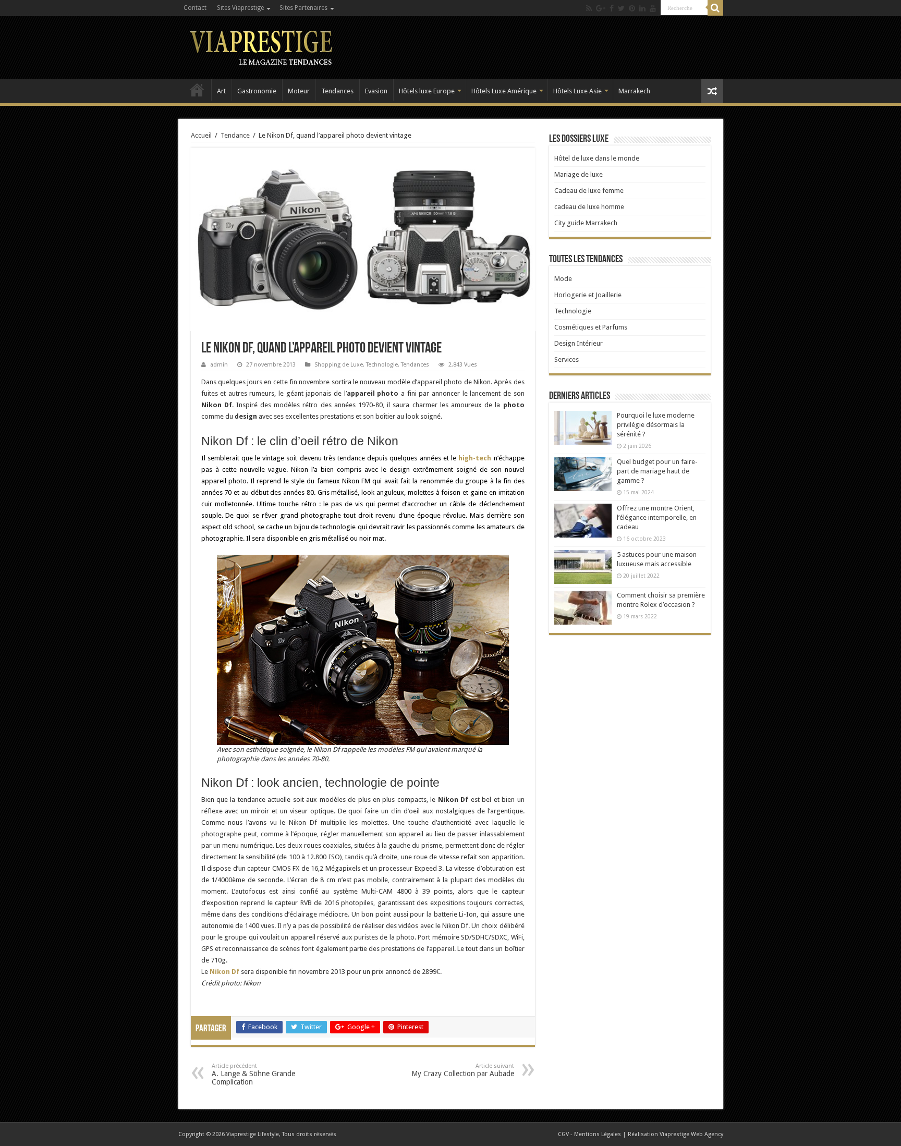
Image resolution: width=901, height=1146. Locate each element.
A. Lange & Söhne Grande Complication (253, 1074)
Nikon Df (224, 972)
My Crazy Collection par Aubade (462, 1070)
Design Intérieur (578, 343)
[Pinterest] (632, 8)
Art (221, 91)
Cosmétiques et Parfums (590, 327)
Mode (563, 279)
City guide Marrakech (585, 223)
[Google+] (600, 8)
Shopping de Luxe (338, 364)
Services (566, 359)
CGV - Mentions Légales (589, 1134)
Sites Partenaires (303, 7)
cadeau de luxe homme (589, 207)
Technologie (382, 364)
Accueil (197, 90)
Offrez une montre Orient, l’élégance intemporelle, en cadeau (657, 517)
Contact (195, 7)
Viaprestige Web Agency (691, 1134)
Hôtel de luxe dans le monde (596, 158)
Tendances (337, 91)
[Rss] (589, 8)
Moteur (299, 91)
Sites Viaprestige (240, 7)
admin (219, 364)
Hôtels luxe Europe (427, 91)
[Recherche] (715, 8)
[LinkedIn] (642, 8)
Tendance (235, 135)
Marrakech (634, 91)
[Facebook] (611, 8)
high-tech (474, 458)
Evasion (376, 91)
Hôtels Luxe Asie (577, 91)
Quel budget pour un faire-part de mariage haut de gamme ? (657, 471)
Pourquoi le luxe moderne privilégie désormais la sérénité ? (656, 424)
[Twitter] (621, 8)
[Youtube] (653, 8)
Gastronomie (256, 91)
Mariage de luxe (578, 174)
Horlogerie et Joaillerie (588, 295)
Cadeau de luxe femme (589, 190)
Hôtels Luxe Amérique (504, 91)
